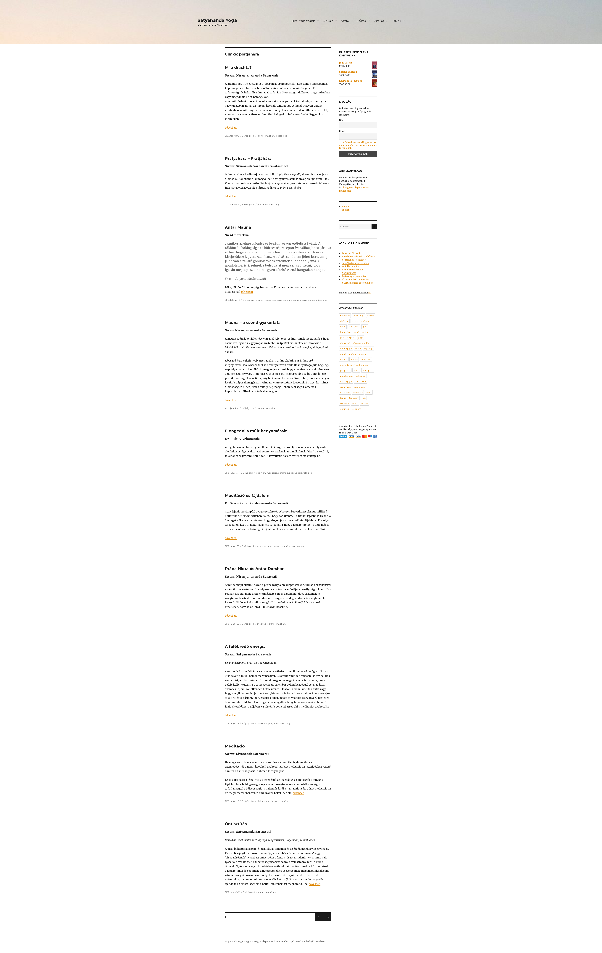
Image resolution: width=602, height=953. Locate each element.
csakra (370, 315)
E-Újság (361, 20)
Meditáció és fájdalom (247, 495)
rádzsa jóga (281, 136)
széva (369, 392)
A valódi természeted (353, 269)
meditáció (272, 473)
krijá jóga (368, 348)
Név (341, 120)
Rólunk (396, 20)
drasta (260, 136)
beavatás (345, 315)
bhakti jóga (358, 315)
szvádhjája (359, 387)
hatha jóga (345, 332)
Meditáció (235, 746)
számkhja (358, 392)
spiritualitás (360, 381)
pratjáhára (269, 136)
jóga (360, 337)
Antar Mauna (238, 227)
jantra (365, 332)
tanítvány (354, 398)
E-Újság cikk (248, 136)
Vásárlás (379, 20)
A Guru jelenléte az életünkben (357, 283)
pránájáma (367, 370)
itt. (369, 292)
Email (342, 131)
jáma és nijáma (347, 337)
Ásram (345, 20)
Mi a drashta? (238, 67)
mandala (363, 354)
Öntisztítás (236, 823)
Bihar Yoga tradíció (303, 20)
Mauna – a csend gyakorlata (253, 322)
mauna (260, 408)
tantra (343, 398)
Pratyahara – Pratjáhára (248, 158)
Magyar (346, 206)
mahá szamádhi (348, 354)
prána (272, 624)
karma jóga (346, 348)
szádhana (345, 392)
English (345, 210)
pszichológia (308, 300)
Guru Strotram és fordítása (355, 263)
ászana (364, 403)
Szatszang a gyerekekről (354, 276)
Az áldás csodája (350, 266)
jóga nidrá (261, 473)
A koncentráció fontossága (355, 279)
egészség (262, 546)
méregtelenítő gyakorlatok (354, 365)
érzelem (356, 409)
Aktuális (328, 20)
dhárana (261, 801)
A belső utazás (349, 273)
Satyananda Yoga (217, 20)
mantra (343, 359)
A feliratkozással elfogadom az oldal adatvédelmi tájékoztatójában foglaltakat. (358, 145)
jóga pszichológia (281, 300)
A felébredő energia (245, 646)
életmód (344, 409)
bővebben (231, 127)
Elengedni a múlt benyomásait (256, 431)
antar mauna (264, 300)
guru (364, 326)
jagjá (356, 332)
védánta (344, 403)
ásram (355, 403)
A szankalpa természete (354, 260)
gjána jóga (354, 326)
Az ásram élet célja (351, 253)
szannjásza (345, 387)
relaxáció (307, 473)
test (364, 398)
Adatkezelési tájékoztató (288, 941)
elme (343, 326)
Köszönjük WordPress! (315, 941)
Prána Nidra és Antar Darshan (255, 568)
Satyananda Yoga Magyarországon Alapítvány (249, 941)
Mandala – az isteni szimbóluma (358, 256)
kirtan (358, 348)
